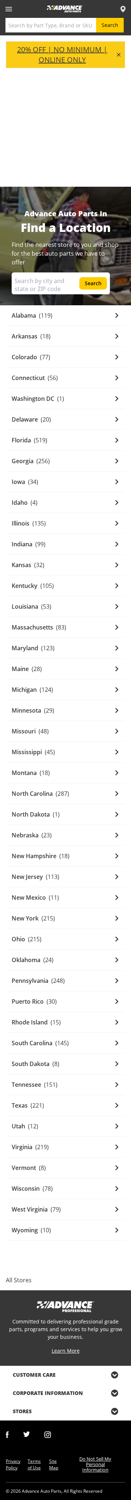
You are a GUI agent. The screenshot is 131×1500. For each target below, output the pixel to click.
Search (110, 25)
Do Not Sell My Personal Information (95, 1464)
